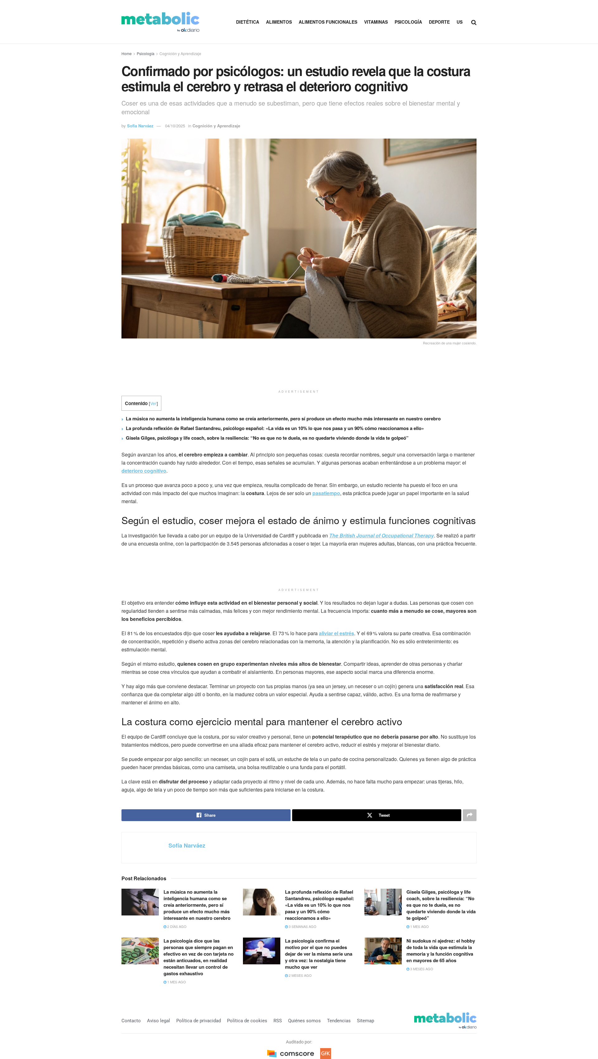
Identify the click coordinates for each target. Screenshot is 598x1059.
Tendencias (339, 1021)
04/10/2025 (175, 126)
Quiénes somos (304, 1021)
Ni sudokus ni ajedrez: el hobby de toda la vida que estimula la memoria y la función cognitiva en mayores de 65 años (440, 950)
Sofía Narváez (140, 126)
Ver (153, 403)
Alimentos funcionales (328, 22)
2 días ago (176, 926)
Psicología (408, 22)
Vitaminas (376, 22)
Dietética (247, 22)
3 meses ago (421, 968)
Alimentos (279, 22)
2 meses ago (300, 975)
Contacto (131, 1021)
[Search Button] (474, 22)
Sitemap (365, 1021)
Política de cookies (247, 1021)
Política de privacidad (198, 1021)
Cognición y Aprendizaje (180, 53)
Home (126, 53)
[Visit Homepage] (160, 22)
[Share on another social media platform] (470, 815)
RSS (277, 1021)
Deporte (439, 22)
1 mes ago (419, 926)
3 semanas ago (302, 926)
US (460, 22)
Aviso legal (158, 1021)
